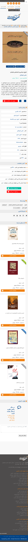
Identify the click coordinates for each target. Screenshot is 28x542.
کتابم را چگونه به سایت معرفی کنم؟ (20, 529)
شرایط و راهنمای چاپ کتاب (21, 502)
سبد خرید (3, 6)
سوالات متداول (12, 536)
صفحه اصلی (24, 25)
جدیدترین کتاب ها (23, 528)
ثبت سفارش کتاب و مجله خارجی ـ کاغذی (19, 473)
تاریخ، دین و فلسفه (6, 25)
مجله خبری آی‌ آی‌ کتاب (22, 506)
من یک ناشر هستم (23, 499)
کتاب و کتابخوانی (23, 515)
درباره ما (17, 536)
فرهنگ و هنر (24, 510)
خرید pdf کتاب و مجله (22, 485)
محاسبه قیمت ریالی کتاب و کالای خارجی (19, 476)
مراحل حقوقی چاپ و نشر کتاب (21, 496)
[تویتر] (8, 3)
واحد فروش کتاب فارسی (22, 519)
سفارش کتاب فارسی (23, 521)
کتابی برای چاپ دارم (23, 491)
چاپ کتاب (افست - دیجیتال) (21, 501)
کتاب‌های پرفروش (23, 524)
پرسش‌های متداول (23, 478)
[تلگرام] (19, 3)
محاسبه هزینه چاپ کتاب (22, 492)
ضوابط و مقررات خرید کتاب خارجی (20, 483)
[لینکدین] (14, 3)
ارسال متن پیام (22, 435)
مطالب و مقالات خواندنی (22, 513)
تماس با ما (6, 536)
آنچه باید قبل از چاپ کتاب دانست (20, 497)
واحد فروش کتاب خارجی (22, 471)
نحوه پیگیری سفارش (22, 480)
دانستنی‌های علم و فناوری (22, 512)
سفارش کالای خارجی (23, 481)
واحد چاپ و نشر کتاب (22, 489)
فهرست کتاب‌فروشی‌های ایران (21, 523)
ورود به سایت (10, 6)
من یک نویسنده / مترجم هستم (20, 494)
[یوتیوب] (11, 3)
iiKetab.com (24, 539)
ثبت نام (17, 6)
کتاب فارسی (16, 25)
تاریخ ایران (23, 26)
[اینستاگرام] (16, 3)
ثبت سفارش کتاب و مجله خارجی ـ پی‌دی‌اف (18, 475)
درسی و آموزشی (23, 526)
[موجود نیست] (15, 47)
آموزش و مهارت (23, 508)
